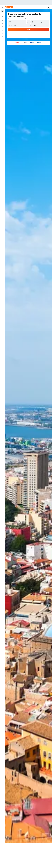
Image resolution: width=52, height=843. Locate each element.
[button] (2, 7)
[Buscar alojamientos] (2, 14)
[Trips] (2, 30)
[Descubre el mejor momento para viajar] (2, 26)
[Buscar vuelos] (2, 11)
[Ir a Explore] (2, 20)
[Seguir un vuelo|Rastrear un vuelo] (2, 23)
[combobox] (28, 18)
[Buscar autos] (2, 17)
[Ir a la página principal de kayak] (9, 7)
